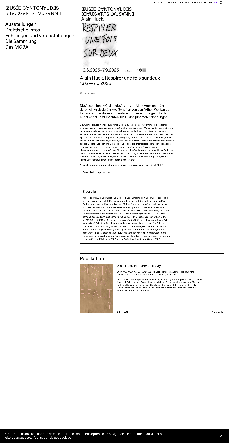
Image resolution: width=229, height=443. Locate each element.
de (215, 3)
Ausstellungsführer (97, 172)
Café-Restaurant (169, 3)
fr (205, 3)
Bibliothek (197, 3)
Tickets (155, 3)
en (210, 3)
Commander (218, 312)
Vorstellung (88, 93)
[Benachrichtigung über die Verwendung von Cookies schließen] (221, 436)
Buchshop (185, 3)
